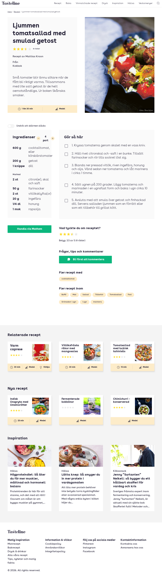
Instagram (89, 548)
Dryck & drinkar (17, 551)
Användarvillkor (55, 548)
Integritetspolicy (55, 551)
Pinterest (88, 544)
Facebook (89, 551)
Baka (68, 3)
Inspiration (117, 3)
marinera (97, 302)
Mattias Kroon (34, 56)
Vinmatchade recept (86, 3)
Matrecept (14, 544)
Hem (10, 12)
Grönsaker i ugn (69, 302)
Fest (130, 295)
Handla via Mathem (29, 229)
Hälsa (131, 3)
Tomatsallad (116, 295)
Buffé (64, 295)
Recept (57, 3)
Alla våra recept (18, 555)
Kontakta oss (129, 544)
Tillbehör (99, 295)
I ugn (84, 302)
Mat (74, 295)
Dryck (105, 3)
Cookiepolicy (53, 544)
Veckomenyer (146, 3)
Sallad (86, 295)
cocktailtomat (68, 279)
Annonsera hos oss (132, 548)
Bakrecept (14, 548)
